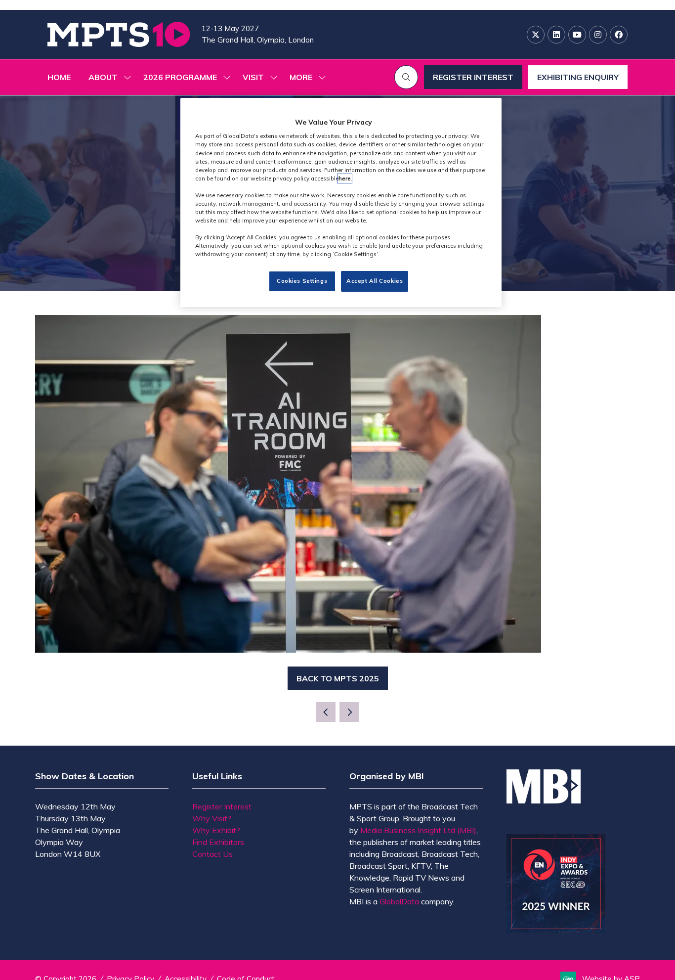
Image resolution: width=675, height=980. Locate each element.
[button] (305, 77)
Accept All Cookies (374, 281)
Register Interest (222, 806)
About (103, 77)
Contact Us (212, 854)
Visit (253, 77)
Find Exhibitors (218, 842)
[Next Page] (349, 712)
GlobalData (399, 901)
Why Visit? (211, 818)
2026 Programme (180, 77)
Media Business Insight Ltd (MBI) (418, 830)
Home (59, 77)
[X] (536, 35)
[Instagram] (598, 35)
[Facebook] (619, 35)
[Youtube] (577, 35)
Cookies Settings (302, 281)
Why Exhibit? (216, 830)
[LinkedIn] (556, 35)
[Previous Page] (326, 712)
